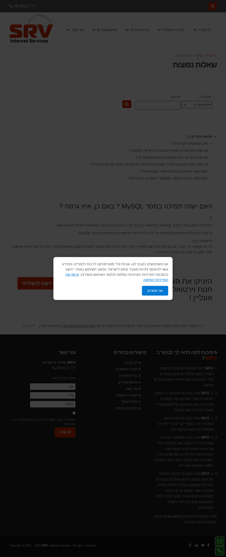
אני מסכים (155, 291)
